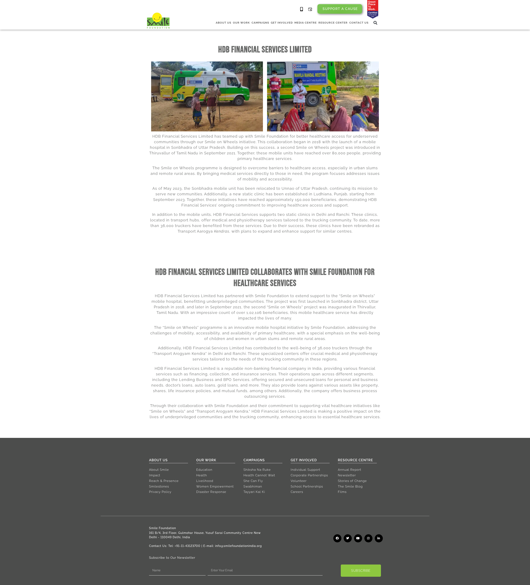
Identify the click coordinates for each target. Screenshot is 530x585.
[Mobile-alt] (302, 9)
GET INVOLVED (282, 22)
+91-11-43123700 (187, 546)
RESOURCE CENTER (333, 22)
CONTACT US (359, 22)
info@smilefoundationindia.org (238, 546)
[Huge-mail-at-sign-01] (310, 9)
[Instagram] (368, 538)
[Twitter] (348, 538)
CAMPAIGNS (260, 22)
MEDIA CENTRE (305, 22)
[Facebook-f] (337, 538)
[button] (375, 22)
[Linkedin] (379, 538)
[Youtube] (358, 538)
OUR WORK (241, 22)
